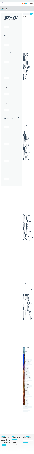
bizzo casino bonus (26, 371)
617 (23, 48)
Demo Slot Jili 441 (25, 128)
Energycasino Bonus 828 (26, 133)
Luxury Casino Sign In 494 (26, 247)
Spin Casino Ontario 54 (26, 307)
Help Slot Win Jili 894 (26, 236)
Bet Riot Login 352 (25, 84)
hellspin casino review (26, 387)
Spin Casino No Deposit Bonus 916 (27, 303)
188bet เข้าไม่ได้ (13, 71)
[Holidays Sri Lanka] (2, 3)
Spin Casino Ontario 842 (26, 308)
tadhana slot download (26, 410)
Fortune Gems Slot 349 (26, 159)
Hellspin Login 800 (25, 227)
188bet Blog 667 (5, 71)
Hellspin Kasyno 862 (25, 219)
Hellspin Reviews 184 (25, 233)
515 (23, 47)
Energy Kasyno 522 (25, 132)
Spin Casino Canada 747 (26, 301)
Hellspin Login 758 (25, 225)
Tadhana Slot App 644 (26, 323)
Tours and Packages (25, 328)
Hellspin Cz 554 (25, 216)
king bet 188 (13, 19)
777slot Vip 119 (25, 59)
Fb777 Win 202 (25, 156)
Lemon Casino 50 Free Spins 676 (27, 240)
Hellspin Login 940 (25, 228)
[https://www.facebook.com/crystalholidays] (12, 449)
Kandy (28, 394)
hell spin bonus (29, 380)
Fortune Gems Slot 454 (26, 160)
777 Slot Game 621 (25, 52)
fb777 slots (28, 377)
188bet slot (8, 19)
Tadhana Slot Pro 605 (25, 327)
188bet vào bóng (6, 37)
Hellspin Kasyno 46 (25, 218)
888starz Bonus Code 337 (26, 66)
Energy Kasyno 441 (25, 131)
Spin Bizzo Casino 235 (26, 293)
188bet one (13, 153)
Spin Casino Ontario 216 (26, 305)
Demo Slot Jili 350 (25, 127)
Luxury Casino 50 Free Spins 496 (27, 246)
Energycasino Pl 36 (25, 139)
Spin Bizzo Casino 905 (26, 298)
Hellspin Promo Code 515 (26, 230)
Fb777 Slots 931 (25, 154)
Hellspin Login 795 (25, 226)
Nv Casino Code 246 (25, 252)
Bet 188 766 (5, 19)
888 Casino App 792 (25, 63)
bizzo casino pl (25, 374)
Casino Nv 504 (25, 123)
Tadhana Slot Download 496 (26, 325)
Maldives (24, 248)
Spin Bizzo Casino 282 (26, 294)
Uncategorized (25, 329)
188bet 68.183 (9, 119)
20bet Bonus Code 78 (26, 44)
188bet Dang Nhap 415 (6, 170)
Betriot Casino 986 (25, 90)
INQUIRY (23, 3)
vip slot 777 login (26, 411)
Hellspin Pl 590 (25, 229)
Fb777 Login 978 (25, 150)
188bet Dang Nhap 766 (6, 153)
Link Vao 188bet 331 (25, 245)
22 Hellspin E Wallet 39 (26, 46)
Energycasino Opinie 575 (26, 137)
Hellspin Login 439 (25, 224)
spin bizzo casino (26, 400)
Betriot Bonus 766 (25, 89)
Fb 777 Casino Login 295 (26, 144)
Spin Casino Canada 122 (26, 300)
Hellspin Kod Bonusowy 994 (26, 220)
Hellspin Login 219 (25, 223)
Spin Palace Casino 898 (26, 309)
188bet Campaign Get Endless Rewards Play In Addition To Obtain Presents (11, 70)
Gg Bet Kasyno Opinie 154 (26, 169)
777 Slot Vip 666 (25, 54)
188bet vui (29, 361)
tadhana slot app (26, 408)
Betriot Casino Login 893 (26, 92)
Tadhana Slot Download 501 (26, 326)
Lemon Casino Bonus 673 (26, 241)
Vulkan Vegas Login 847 (26, 333)
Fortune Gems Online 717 (26, 158)
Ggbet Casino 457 (25, 170)
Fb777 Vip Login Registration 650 (27, 155)
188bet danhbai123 (6, 171)
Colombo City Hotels (25, 125)
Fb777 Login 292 (25, 149)
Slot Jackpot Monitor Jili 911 (26, 285)
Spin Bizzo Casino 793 (26, 297)
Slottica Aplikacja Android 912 (27, 286)
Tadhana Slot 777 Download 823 (27, 312)
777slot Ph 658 (25, 58)
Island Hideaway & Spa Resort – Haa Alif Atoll (29, 348)
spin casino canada (26, 403)
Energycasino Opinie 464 (26, 135)
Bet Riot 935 (24, 83)
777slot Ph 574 (25, 57)
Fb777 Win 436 (25, 157)
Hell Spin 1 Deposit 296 (26, 173)
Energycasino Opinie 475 (26, 136)
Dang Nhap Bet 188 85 (26, 126)
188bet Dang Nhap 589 (6, 54)
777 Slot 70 (24, 50)
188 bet (9, 136)
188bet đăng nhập (15, 54)
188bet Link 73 (5, 136)
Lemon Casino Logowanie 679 (27, 242)
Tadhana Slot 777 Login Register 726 (27, 318)
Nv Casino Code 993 (25, 253)
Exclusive (24, 141)
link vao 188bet (11, 37)
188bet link (11, 136)
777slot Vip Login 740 (26, 60)
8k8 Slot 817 (24, 69)
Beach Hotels (24, 77)
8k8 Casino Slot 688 (25, 68)
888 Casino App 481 (25, 62)
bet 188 (11, 19)
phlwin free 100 (25, 397)
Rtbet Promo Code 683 (26, 284)
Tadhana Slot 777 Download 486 (27, 311)
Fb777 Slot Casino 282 (26, 153)
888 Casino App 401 (25, 61)
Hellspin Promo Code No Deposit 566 (27, 231)
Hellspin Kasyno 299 (25, 217)
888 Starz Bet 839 (25, 64)
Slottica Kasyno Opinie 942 (26, 291)
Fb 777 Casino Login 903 (26, 145)
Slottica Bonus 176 (25, 287)
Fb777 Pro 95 (25, 151)
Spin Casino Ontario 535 (26, 306)
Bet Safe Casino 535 (25, 87)
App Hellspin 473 (25, 75)
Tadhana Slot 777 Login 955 (26, 315)
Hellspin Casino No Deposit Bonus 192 (28, 204)
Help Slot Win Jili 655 (26, 235)
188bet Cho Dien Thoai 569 (7, 36)
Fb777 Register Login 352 (26, 152)
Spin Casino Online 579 (26, 304)
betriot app (30, 364)
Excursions (24, 142)
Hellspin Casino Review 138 (26, 215)
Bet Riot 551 (24, 82)
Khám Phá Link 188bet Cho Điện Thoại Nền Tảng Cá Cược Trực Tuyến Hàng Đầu (11, 118)
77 (23, 49)
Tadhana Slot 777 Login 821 (26, 314)
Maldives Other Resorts (26, 250)
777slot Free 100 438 (25, 56)
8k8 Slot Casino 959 (25, 71)
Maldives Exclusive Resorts (26, 249)
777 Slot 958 (24, 51)
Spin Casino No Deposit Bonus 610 (27, 302)
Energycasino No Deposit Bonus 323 (27, 134)
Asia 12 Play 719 (25, 76)
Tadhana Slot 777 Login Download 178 (27, 316)
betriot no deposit (26, 368)
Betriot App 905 (25, 88)
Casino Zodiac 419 (25, 124)
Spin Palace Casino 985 (26, 310)
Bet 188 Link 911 (5, 119)
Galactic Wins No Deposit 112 (26, 162)
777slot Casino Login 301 (26, 55)
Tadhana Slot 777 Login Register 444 (27, 317)
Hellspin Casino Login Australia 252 (27, 203)
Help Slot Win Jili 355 (26, 234)
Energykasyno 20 (25, 140)
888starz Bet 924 (25, 65)
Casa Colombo (28, 354)
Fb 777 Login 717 (25, 146)
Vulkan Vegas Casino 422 (26, 330)
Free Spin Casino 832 (25, 161)
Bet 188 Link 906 (25, 79)
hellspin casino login (26, 384)
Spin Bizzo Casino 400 (26, 295)
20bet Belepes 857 (25, 43)
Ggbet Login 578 (25, 171)
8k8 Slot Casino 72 (25, 70)
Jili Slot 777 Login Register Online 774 (28, 237)
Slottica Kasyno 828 (25, 288)
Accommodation (25, 74)
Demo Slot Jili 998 (25, 130)
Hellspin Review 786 (25, 232)
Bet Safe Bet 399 (25, 86)
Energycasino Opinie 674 (26, 138)
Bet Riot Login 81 (25, 85)
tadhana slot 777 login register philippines (27, 407)
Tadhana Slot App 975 (26, 324)
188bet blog (9, 71)
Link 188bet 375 (25, 243)
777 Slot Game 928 (25, 53)
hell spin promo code (26, 393)
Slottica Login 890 (25, 292)
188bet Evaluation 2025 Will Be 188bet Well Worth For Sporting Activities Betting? (11, 135)
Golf (23, 172)
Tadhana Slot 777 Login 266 (26, 313)
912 (23, 73)
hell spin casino (25, 381)
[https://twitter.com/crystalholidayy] (13, 449)
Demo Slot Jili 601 (25, 129)
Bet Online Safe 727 (25, 81)
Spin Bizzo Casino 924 (26, 299)
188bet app (11, 54)
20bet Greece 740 (25, 45)
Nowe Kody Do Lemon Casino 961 (27, 251)
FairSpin (24, 143)
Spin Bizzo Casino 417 (26, 296)
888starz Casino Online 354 (26, 67)
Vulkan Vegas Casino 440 (26, 331)
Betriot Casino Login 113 (26, 91)
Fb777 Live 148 (25, 147)
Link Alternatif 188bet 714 (26, 244)
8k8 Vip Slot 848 (25, 72)
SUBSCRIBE (25, 442)
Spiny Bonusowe (25, 351)
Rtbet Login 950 (25, 283)
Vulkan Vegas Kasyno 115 (26, 332)
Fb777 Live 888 (25, 148)
